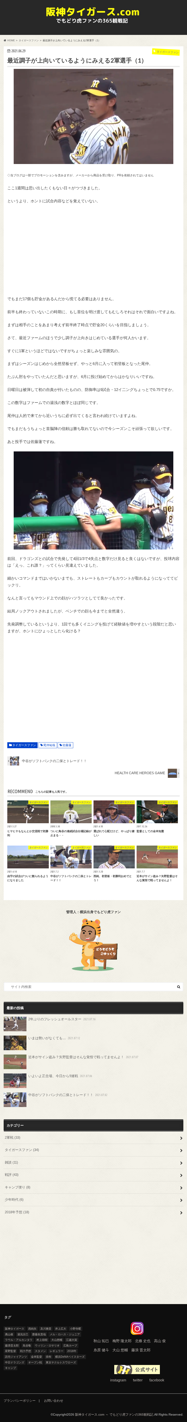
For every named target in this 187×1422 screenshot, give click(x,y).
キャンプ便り (17, 1187)
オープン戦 (35, 1362)
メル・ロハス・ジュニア (65, 1334)
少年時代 (14, 1199)
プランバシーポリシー (20, 1400)
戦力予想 (25, 1351)
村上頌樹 (41, 1339)
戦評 (11, 1175)
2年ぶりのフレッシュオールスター (62, 1019)
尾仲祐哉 (49, 745)
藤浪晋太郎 (12, 1345)
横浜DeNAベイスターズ (70, 1356)
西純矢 (32, 1328)
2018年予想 (17, 1212)
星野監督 (10, 1351)
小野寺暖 (75, 1328)
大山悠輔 (56, 1339)
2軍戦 (12, 1137)
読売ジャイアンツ (16, 1356)
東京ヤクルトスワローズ (61, 1362)
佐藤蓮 (66, 745)
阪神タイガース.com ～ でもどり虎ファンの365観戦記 (114, 1414)
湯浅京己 (22, 1334)
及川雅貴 (45, 1328)
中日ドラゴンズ (14, 1362)
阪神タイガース (14, 1328)
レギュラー (56, 1351)
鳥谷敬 (27, 1345)
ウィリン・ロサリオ (47, 1345)
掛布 (48, 1356)
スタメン (40, 1351)
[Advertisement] (93, 250)
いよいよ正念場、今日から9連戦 (60, 1076)
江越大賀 (71, 1339)
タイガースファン (24, 745)
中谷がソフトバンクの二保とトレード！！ (67, 1095)
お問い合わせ (53, 1400)
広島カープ (70, 1345)
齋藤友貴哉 (39, 1334)
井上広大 (60, 1328)
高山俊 (9, 1334)
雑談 (11, 1162)
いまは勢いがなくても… (54, 1038)
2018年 (71, 1351)
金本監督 (36, 1356)
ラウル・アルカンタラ (18, 1339)
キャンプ (10, 1368)
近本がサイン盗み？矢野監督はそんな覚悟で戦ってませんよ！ (83, 1057)
